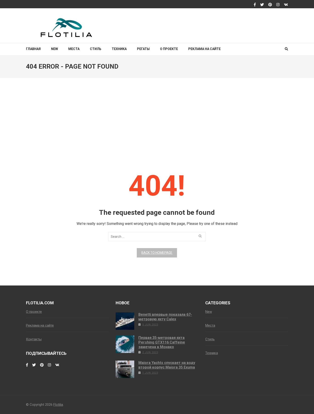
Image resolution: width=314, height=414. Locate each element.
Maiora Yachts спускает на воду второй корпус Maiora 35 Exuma (166, 365)
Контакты (34, 339)
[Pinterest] (270, 5)
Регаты (143, 49)
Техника (119, 49)
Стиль (95, 49)
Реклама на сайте (204, 49)
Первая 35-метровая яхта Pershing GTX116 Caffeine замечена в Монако (161, 342)
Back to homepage (156, 253)
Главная (33, 49)
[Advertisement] (157, 120)
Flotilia (58, 405)
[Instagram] (278, 5)
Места (74, 49)
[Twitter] (262, 5)
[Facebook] (255, 5)
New (54, 49)
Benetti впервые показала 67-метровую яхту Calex (165, 316)
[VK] (286, 5)
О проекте (169, 49)
